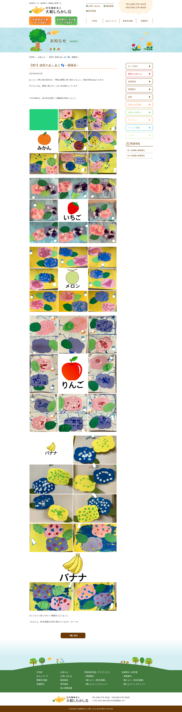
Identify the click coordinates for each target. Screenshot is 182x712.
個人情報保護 (66, 688)
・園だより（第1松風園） (95, 680)
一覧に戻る (73, 635)
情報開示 (144, 21)
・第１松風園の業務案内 (135, 150)
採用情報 (132, 81)
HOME (94, 21)
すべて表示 (133, 66)
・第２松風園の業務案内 (135, 156)
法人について (111, 21)
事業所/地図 (128, 21)
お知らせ (41, 57)
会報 (130, 97)
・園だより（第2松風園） (133, 680)
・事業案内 (89, 676)
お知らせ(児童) (134, 104)
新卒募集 (92, 11)
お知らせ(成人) (134, 112)
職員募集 (110, 6)
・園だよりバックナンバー (96, 684)
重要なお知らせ (135, 74)
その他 (131, 135)
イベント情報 (134, 127)
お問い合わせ (94, 6)
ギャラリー (133, 120)
